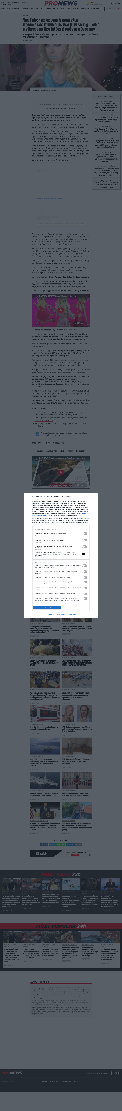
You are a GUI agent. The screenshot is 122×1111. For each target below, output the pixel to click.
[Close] (94, 496)
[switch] (84, 533)
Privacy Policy (72, 614)
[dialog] (61, 555)
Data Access (61, 614)
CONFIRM (47, 608)
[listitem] (61, 529)
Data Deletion (50, 614)
